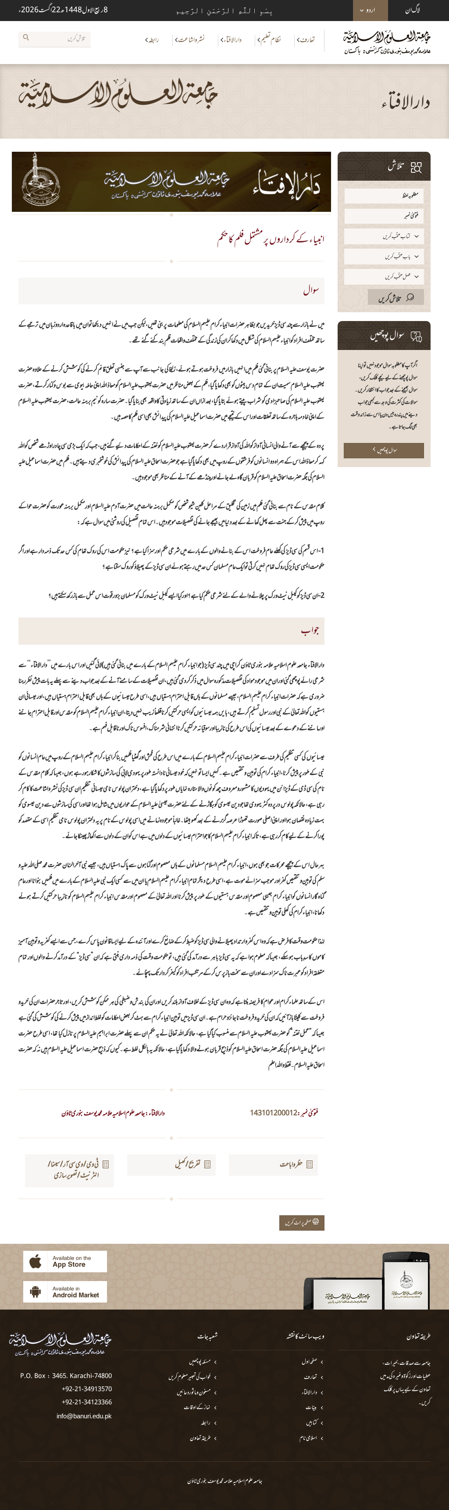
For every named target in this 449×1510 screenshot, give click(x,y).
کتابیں (311, 1423)
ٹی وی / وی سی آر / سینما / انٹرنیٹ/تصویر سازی (73, 1170)
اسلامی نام (308, 1438)
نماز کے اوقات (197, 1408)
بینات (311, 1408)
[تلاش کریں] (25, 39)
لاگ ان (412, 10)
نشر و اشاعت (191, 40)
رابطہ (153, 40)
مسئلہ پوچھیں (199, 1362)
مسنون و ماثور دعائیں (193, 1393)
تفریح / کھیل (187, 1164)
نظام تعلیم (270, 40)
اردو (370, 10)
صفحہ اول (309, 1362)
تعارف (307, 40)
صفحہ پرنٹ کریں (299, 1223)
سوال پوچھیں (387, 451)
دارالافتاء (233, 40)
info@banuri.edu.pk (84, 1416)
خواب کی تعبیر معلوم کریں (189, 1377)
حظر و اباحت (291, 1164)
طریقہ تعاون (200, 1438)
